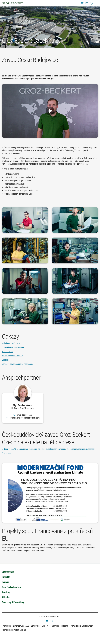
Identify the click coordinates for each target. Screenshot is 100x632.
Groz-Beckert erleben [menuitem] (11, 587)
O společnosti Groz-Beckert (13, 347)
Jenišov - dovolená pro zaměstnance (17, 364)
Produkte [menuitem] (6, 577)
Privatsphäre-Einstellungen (81, 626)
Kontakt (45, 626)
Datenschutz (18, 626)
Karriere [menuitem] (5, 582)
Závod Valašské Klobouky (12, 355)
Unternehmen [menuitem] (8, 572)
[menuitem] (82, 3)
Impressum (6, 626)
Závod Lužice (7, 351)
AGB (27, 626)
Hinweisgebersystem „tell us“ (14, 630)
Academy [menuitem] (6, 592)
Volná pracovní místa (11, 343)
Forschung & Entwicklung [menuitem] (13, 602)
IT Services (54, 626)
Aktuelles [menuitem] (6, 597)
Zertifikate (35, 626)
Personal (64, 626)
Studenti (5, 360)
